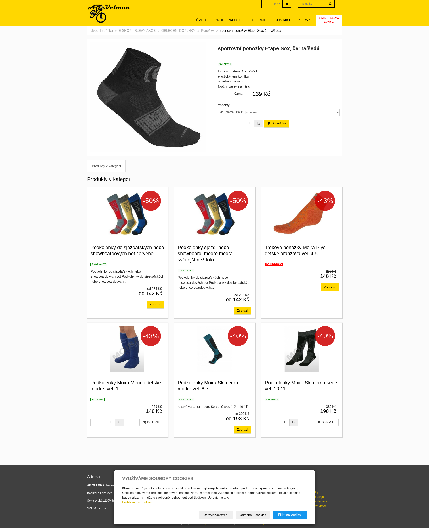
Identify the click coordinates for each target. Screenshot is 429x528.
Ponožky (207, 30)
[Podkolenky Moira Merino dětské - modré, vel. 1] (127, 348)
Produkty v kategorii (106, 166)
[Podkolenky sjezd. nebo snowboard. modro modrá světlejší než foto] (214, 213)
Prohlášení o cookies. (137, 502)
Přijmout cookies (289, 514)
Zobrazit (155, 304)
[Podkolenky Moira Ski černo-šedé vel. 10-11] (302, 348)
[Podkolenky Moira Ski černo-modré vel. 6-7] (214, 348)
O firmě (259, 20)
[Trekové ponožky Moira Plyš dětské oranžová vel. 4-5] (302, 213)
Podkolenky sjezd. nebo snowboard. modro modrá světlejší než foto (205, 254)
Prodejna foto (229, 20)
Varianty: (224, 105)
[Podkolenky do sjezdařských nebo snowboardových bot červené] (127, 213)
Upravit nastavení (216, 515)
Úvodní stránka (101, 30)
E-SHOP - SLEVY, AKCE (329, 20)
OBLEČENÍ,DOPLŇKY (178, 30)
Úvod (201, 20)
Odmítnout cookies (253, 515)
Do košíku (278, 123)
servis (305, 20)
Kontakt (282, 20)
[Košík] (286, 4)
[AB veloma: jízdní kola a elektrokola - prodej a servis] (109, 13)
